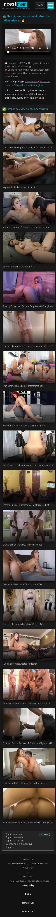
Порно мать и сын (14, 840)
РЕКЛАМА (44, 834)
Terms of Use (28, 903)
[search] (42, 5)
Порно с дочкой (13, 834)
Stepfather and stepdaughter (29, 85)
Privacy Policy (28, 885)
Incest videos (31, 81)
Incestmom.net (28, 859)
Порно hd (10, 847)
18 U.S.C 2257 (28, 912)
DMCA (28, 894)
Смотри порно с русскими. (19, 844)
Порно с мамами (14, 837)
